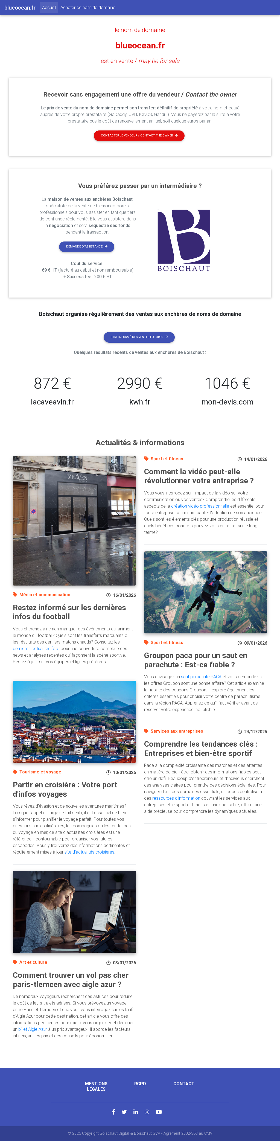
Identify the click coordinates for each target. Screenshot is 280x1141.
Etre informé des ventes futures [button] (137, 337)
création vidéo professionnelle (200, 506)
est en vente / (140, 60)
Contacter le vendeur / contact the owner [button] (137, 135)
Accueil (50, 7)
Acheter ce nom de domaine (87, 7)
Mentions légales (96, 1086)
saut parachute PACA (201, 676)
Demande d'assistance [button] (84, 246)
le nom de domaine (140, 29)
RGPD (140, 1083)
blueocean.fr (140, 45)
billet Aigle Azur (32, 1029)
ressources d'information (176, 798)
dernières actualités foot (36, 648)
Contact (183, 1083)
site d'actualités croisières (89, 852)
